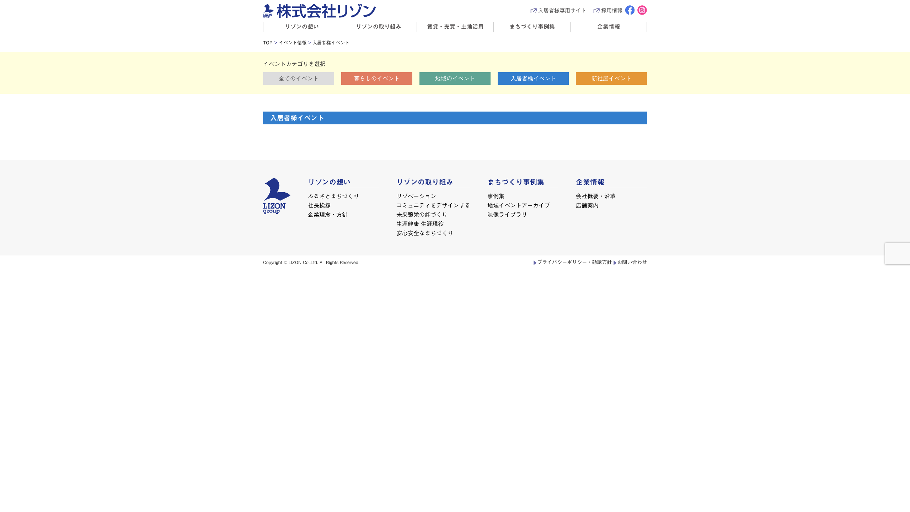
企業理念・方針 (328, 214)
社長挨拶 (319, 205)
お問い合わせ (632, 262)
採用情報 (611, 10)
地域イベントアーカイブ (518, 205)
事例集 (495, 196)
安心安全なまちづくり (424, 233)
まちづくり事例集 (532, 26)
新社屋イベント (611, 78)
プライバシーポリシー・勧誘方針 (574, 262)
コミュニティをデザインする (433, 205)
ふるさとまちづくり (333, 196)
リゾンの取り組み (378, 26)
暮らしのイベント (377, 78)
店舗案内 (587, 205)
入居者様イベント (533, 78)
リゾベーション (416, 196)
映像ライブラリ (507, 214)
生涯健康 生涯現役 (419, 223)
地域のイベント (455, 78)
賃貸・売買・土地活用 (455, 26)
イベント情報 (292, 43)
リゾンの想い (302, 26)
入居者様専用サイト (562, 10)
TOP (268, 43)
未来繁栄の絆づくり (421, 214)
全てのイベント (298, 78)
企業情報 (608, 26)
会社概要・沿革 (596, 196)
